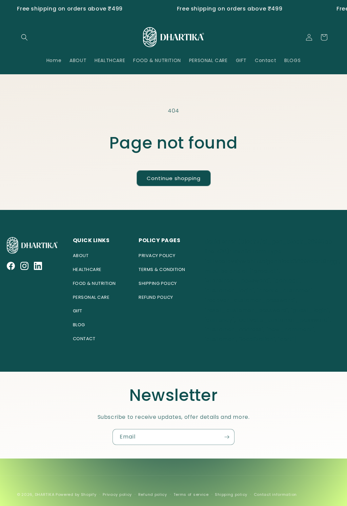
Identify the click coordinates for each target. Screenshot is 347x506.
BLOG (79, 325)
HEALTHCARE (87, 269)
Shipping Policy (158, 283)
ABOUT (81, 255)
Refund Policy (156, 297)
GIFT (77, 311)
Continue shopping (174, 178)
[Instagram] (24, 266)
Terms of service (191, 494)
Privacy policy (117, 494)
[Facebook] (11, 266)
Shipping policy (231, 494)
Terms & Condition (162, 269)
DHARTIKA (45, 494)
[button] (24, 37)
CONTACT (84, 338)
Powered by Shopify (76, 494)
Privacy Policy (157, 255)
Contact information (275, 494)
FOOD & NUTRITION (94, 283)
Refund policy (152, 494)
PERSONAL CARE (91, 297)
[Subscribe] (226, 437)
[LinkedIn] (38, 266)
